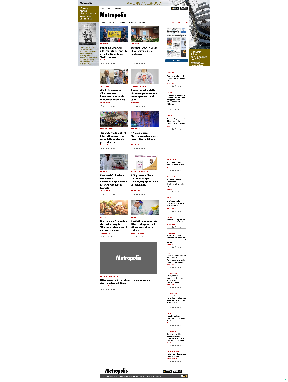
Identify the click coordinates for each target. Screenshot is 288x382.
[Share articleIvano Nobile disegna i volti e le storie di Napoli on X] (171, 170)
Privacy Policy (150, 376)
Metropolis (102, 8)
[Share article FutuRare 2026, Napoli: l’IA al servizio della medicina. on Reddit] (145, 63)
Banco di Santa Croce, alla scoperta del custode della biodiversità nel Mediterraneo (113, 52)
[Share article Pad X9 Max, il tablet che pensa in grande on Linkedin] (173, 361)
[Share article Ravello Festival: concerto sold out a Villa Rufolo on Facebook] (168, 325)
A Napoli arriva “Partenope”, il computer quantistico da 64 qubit (144, 136)
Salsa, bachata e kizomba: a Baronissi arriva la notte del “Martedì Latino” (175, 279)
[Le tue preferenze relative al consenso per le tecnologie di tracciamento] (285, 379)
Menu (141, 22)
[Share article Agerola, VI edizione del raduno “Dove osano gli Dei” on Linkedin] (173, 86)
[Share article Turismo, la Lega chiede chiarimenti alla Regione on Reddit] (181, 227)
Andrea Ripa (135, 102)
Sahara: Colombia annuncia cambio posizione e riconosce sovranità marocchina (175, 337)
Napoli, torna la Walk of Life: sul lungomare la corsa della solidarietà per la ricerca (113, 137)
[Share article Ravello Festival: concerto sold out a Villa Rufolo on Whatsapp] (178, 325)
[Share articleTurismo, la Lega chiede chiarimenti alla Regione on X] (171, 227)
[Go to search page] (124, 8)
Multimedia (122, 22)
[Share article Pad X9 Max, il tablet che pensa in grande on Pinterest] (176, 361)
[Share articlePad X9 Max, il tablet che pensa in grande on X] (171, 361)
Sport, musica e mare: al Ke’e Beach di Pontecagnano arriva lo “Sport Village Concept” (176, 259)
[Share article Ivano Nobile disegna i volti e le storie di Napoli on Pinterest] (176, 170)
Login (185, 22)
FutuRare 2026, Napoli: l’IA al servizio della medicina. (144, 50)
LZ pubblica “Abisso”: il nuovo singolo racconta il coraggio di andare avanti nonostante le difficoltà (176, 99)
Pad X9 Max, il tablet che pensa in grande (176, 355)
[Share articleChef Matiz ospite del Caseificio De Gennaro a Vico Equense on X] (171, 211)
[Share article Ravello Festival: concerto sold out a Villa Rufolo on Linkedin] (173, 325)
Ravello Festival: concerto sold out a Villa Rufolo (176, 318)
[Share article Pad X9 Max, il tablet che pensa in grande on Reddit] (181, 361)
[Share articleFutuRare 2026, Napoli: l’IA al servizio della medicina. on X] (135, 63)
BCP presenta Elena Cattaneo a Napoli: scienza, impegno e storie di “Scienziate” (144, 180)
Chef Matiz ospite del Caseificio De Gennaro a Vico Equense (176, 203)
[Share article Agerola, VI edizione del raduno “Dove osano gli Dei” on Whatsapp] (178, 86)
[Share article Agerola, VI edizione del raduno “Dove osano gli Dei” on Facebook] (168, 86)
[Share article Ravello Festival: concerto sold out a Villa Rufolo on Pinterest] (176, 325)
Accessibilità (158, 376)
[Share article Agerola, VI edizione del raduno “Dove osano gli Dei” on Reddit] (181, 86)
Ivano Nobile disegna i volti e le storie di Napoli (176, 164)
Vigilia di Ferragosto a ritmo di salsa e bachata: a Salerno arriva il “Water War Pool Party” (176, 299)
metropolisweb (105, 233)
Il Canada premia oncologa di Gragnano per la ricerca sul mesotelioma (125, 281)
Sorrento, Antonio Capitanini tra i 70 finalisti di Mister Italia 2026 (175, 183)
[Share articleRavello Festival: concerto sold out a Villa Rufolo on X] (171, 325)
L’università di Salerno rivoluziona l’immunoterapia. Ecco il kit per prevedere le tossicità (113, 181)
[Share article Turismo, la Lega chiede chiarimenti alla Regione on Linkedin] (173, 227)
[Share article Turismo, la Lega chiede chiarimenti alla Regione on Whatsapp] (178, 227)
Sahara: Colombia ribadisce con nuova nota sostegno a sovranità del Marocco (176, 239)
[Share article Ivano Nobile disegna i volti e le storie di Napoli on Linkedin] (173, 170)
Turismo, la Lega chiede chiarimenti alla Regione (176, 221)
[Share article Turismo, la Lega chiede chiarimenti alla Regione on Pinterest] (176, 227)
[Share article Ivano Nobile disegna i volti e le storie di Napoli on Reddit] (181, 170)
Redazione (110, 8)
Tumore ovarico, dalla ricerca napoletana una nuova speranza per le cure (144, 95)
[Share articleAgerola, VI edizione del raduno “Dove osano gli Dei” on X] (171, 86)
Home (103, 22)
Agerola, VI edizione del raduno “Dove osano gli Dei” (176, 78)
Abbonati (176, 22)
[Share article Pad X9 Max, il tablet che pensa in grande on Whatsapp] (178, 361)
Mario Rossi (170, 244)
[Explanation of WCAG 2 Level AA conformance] (184, 377)
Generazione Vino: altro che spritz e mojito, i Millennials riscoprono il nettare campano (113, 225)
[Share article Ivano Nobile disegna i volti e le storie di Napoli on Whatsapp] (178, 170)
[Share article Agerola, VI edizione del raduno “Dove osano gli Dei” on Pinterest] (176, 86)
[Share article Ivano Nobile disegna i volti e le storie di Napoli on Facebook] (168, 170)
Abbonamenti (117, 8)
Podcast (133, 22)
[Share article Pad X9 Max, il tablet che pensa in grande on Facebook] (168, 361)
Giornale (111, 22)
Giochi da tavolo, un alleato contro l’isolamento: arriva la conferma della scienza (112, 95)
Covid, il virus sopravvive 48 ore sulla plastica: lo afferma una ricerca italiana (144, 225)
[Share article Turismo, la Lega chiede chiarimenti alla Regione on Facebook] (168, 227)
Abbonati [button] (177, 61)
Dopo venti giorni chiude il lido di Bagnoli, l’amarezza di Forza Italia (176, 121)
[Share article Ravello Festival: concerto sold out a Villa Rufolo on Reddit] (181, 325)
